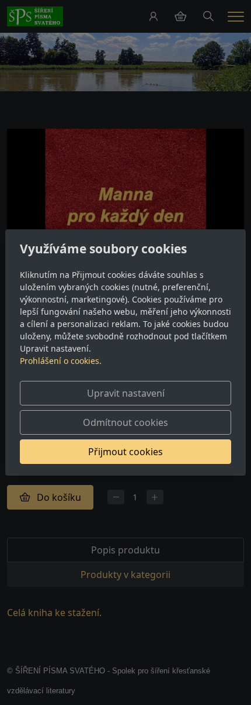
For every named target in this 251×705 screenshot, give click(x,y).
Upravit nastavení (126, 393)
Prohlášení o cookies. (61, 360)
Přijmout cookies (125, 451)
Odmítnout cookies (125, 422)
